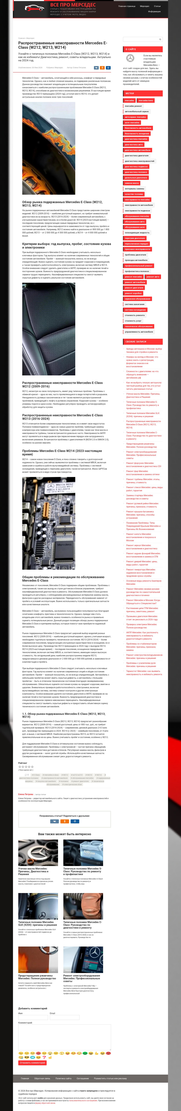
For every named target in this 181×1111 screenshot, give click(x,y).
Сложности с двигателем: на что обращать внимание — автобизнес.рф (142, 374)
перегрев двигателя (135, 238)
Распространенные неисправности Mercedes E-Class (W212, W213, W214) (143, 424)
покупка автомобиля (46, 781)
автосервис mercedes (135, 117)
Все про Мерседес (73, 4)
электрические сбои (73, 784)
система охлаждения (135, 310)
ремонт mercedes (133, 276)
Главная (25, 1078)
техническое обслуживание (139, 326)
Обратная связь (42, 1078)
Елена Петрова (25, 794)
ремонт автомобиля (135, 282)
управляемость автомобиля (139, 332)
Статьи (157, 6)
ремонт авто (153, 276)
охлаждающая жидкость (137, 232)
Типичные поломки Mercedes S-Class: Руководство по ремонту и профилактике (82, 871)
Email (52, 1013)
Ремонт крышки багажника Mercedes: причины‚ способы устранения (140, 514)
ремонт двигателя (81, 781)
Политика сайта (63, 1078)
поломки (64, 781)
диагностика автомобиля (137, 150)
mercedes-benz (146, 100)
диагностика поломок (136, 172)
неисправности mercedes (137, 199)
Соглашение (83, 1078)
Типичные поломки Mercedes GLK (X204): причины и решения (37, 923)
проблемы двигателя (135, 254)
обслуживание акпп (135, 227)
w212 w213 (77, 775)
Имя (20, 1013)
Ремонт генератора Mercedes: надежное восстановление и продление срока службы (141, 572)
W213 (89, 775)
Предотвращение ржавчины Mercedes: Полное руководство (37, 977)
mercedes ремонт (133, 106)
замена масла (132, 183)
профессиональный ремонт (138, 265)
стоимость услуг (133, 321)
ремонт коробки (133, 293)
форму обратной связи (45, 1103)
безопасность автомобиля (138, 128)
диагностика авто (134, 144)
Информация (154, 11)
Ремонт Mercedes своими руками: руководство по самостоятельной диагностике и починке (143, 592)
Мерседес (144, 6)
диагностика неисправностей (139, 161)
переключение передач (136, 243)
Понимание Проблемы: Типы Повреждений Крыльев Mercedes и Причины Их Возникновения (143, 526)
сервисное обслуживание (137, 299)
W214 (99, 775)
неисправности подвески (137, 210)
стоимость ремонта (135, 315)
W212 (65, 775)
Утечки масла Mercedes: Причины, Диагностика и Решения (33, 871)
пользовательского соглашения (83, 1100)
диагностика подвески (136, 166)
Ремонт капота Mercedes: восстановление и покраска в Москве (141, 537)
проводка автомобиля (136, 260)
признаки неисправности (137, 249)
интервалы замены (134, 188)
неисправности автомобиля (55, 778)
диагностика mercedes (136, 139)
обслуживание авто (135, 221)
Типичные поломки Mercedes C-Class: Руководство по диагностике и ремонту (82, 925)
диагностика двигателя (136, 155)
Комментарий (25, 1022)
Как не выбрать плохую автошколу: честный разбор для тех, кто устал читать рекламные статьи (144, 385)
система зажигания (134, 304)
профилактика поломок (137, 271)
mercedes (129, 100)
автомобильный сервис (137, 111)
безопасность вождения (137, 133)
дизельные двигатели (136, 177)
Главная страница (126, 6)
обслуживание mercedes (82, 778)
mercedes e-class (51, 775)
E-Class (37, 775)
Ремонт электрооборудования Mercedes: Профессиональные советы (81, 978)
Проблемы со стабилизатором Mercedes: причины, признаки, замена (141, 646)
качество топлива (134, 194)
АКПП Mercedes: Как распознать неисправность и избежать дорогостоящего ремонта (142, 635)
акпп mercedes (132, 122)
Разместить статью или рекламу (110, 1078)
